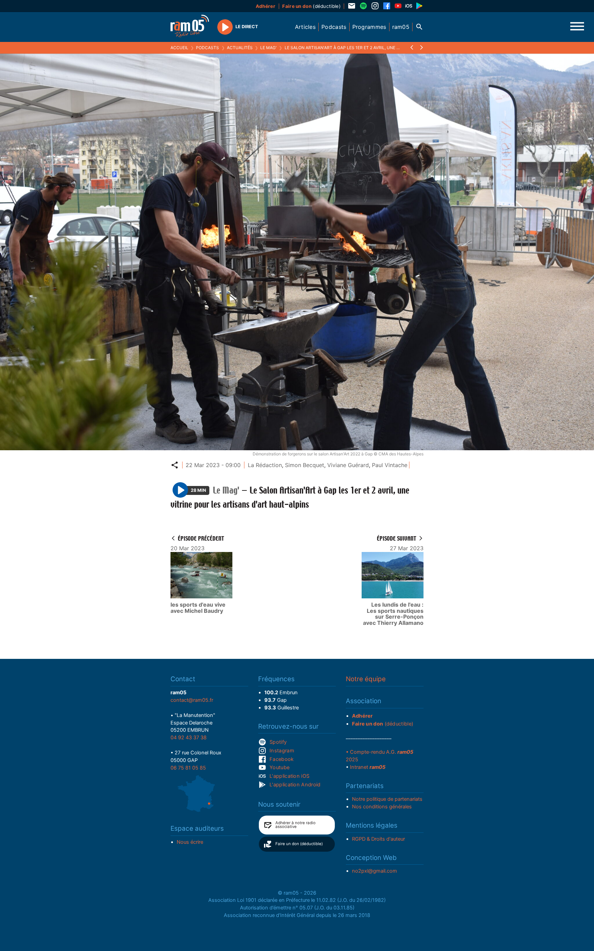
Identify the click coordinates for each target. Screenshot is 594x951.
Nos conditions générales (382, 807)
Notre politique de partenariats (387, 799)
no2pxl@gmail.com (374, 871)
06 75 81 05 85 (188, 768)
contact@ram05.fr (191, 700)
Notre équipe (366, 679)
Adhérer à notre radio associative (295, 824)
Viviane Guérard (348, 465)
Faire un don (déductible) (299, 843)
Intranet (367, 767)
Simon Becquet (304, 465)
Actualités (240, 47)
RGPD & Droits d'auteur (378, 839)
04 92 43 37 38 (188, 737)
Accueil (179, 47)
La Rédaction (265, 465)
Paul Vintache (389, 465)
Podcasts (207, 47)
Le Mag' (268, 47)
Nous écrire (190, 842)
